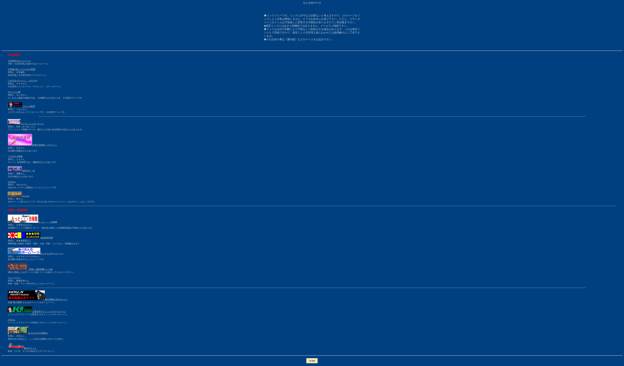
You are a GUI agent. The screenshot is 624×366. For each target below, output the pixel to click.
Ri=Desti (12, 182)
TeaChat (25, 196)
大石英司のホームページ (19, 61)
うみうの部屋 (28, 106)
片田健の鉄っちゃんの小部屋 (21, 69)
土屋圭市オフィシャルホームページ (49, 311)
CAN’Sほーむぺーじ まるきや (22, 80)
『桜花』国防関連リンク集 (40, 269)
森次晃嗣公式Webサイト (56, 299)
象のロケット (30, 348)
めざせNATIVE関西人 (38, 333)
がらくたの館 (14, 92)
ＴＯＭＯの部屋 (15, 156)
